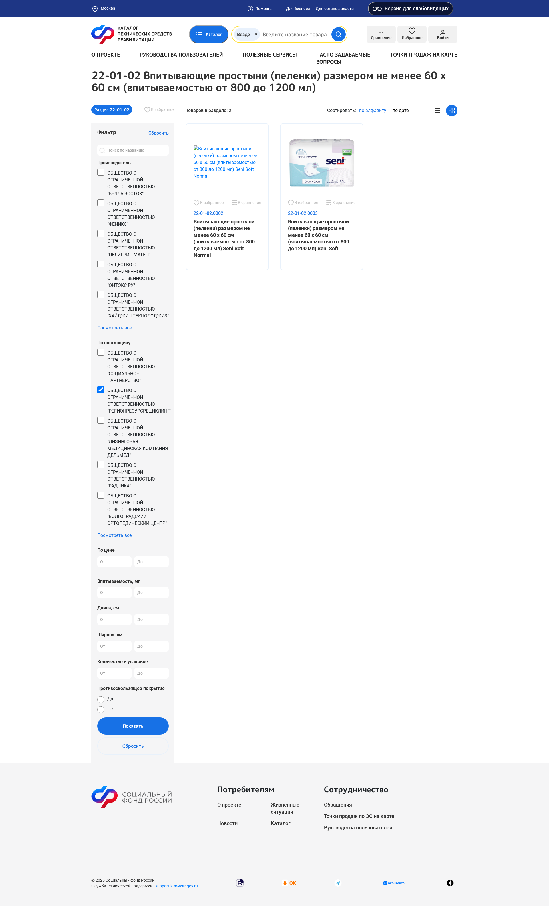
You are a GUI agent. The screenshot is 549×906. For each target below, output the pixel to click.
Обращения (338, 805)
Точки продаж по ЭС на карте (359, 816)
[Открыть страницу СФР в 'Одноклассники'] (289, 882)
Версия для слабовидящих (417, 8)
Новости (227, 823)
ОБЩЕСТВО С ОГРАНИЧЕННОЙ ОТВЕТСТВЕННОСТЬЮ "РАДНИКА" (131, 476)
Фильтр (106, 132)
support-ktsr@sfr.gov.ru (176, 886)
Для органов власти (335, 8)
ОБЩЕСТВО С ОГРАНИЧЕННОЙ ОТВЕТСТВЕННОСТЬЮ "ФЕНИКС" (131, 214)
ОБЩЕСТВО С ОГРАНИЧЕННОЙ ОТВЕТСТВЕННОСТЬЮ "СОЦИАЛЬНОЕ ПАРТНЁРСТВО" (131, 366)
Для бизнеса (298, 8)
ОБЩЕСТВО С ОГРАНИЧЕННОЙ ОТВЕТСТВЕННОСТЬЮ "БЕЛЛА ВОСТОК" (131, 183)
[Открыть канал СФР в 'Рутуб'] (240, 882)
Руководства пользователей (181, 54)
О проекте (106, 54)
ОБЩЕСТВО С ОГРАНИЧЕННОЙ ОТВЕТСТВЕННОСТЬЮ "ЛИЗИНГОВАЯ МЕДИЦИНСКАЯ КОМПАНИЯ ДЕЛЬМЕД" (137, 438)
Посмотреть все (114, 328)
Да (110, 698)
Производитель (114, 162)
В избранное (162, 109)
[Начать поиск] (338, 34)
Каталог (281, 823)
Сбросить (133, 746)
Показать (133, 726)
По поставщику (113, 342)
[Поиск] (102, 150)
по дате (401, 110)
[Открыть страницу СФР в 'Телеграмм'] (338, 882)
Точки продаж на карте (424, 54)
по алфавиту (372, 110)
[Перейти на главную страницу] (132, 34)
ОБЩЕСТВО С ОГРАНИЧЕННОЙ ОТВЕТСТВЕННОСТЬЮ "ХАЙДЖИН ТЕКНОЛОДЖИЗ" (138, 306)
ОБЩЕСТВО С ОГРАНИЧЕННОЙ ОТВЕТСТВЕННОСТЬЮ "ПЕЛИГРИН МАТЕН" (131, 244)
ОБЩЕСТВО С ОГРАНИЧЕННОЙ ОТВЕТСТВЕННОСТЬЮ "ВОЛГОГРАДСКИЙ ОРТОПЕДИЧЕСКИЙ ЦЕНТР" (137, 509)
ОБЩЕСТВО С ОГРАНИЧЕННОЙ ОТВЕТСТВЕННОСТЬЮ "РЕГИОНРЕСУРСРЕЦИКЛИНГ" (139, 401)
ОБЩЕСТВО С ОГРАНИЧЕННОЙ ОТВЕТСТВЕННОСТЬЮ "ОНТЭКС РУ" (131, 275)
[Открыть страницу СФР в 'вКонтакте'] (394, 883)
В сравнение (249, 202)
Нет (111, 708)
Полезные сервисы (270, 54)
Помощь (263, 8)
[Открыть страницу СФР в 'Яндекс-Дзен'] (450, 883)
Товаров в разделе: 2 (208, 110)
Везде (243, 34)
